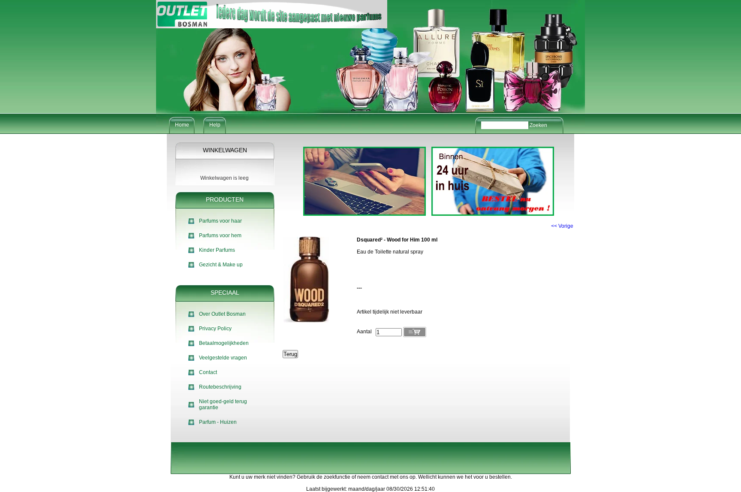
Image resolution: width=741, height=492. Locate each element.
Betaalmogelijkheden (224, 343)
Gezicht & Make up (221, 265)
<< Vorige (562, 226)
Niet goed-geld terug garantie (223, 404)
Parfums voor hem (220, 235)
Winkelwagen (225, 150)
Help (214, 125)
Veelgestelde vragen (223, 358)
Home (182, 125)
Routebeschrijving (220, 387)
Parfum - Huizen (218, 422)
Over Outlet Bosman (222, 314)
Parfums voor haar (220, 221)
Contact (208, 372)
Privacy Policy (215, 329)
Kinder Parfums (217, 250)
